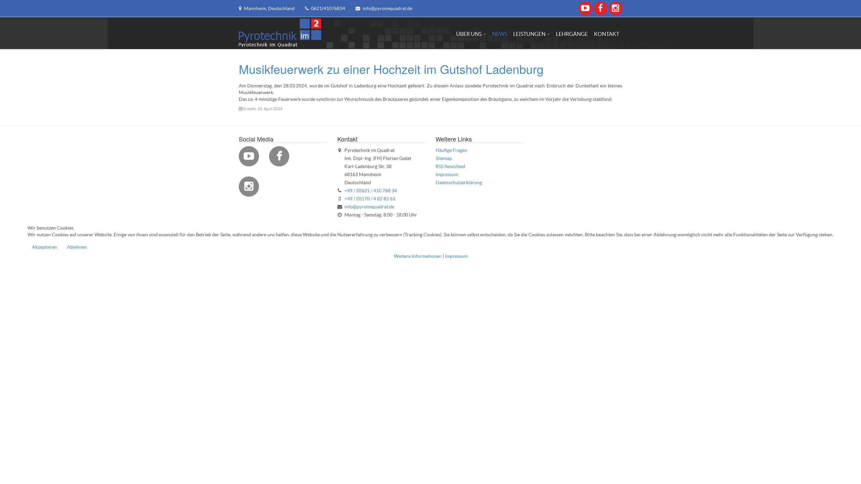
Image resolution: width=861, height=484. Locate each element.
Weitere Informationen (418, 256)
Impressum (456, 256)
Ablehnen (77, 247)
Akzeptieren (44, 247)
